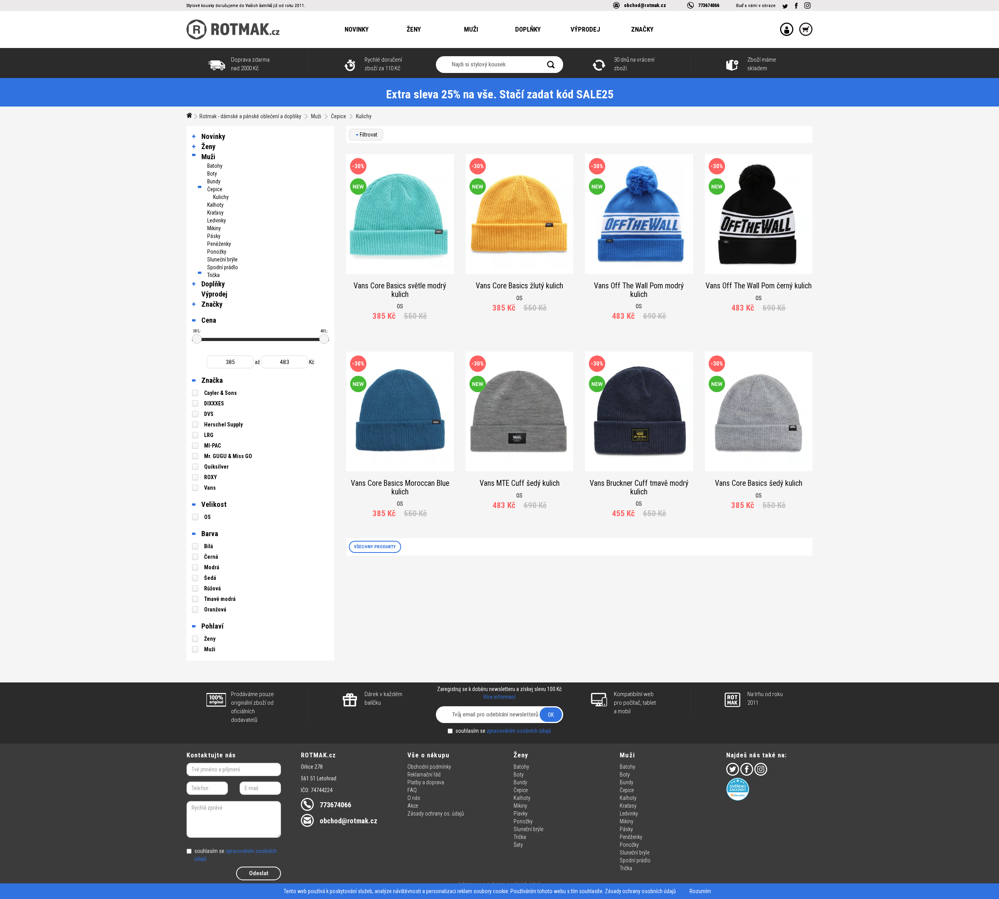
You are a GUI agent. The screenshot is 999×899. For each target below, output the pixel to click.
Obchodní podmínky (429, 767)
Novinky (357, 29)
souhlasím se (503, 731)
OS (207, 517)
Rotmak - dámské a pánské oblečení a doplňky (250, 116)
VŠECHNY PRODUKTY (375, 546)
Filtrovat (368, 134)
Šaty (518, 845)
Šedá (210, 578)
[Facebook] (796, 6)
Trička (213, 275)
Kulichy (364, 116)
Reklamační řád (424, 774)
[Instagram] (807, 5)
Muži (471, 29)
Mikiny (214, 228)
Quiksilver (216, 467)
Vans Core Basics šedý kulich (758, 483)
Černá (211, 557)
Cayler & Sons (220, 393)
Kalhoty (215, 205)
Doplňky (528, 29)
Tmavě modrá (220, 599)
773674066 (708, 5)
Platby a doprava (425, 782)
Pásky (213, 236)
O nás (413, 798)
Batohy (214, 166)
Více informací (499, 697)
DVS (208, 414)
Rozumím (700, 891)
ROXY (210, 477)
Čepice (338, 116)
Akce (412, 806)
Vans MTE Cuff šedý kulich (520, 483)
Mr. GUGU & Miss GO (228, 456)
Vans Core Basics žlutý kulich (519, 285)
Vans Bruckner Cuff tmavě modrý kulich (639, 487)
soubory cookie (490, 891)
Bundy (213, 181)
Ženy (414, 29)
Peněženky (219, 244)
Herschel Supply (223, 424)
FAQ (412, 790)
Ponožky (216, 252)
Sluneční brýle (222, 259)
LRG (208, 435)
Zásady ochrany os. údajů (435, 813)
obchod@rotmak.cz (645, 5)
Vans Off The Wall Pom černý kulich (759, 285)
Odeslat (258, 873)
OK (551, 715)
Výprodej (585, 29)
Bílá (208, 546)
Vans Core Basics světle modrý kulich (400, 290)
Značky (642, 29)
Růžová (212, 588)
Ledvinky (216, 220)
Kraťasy (215, 213)
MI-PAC (212, 445)
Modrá (211, 567)
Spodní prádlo (222, 267)
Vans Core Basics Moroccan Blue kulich (400, 487)
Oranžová (215, 609)
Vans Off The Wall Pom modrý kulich (639, 290)
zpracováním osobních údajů (519, 731)
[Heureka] (769, 789)
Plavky (521, 813)
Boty (212, 174)
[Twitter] (785, 6)
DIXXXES (214, 403)
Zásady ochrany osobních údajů (640, 891)
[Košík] (802, 24)
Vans (210, 488)
